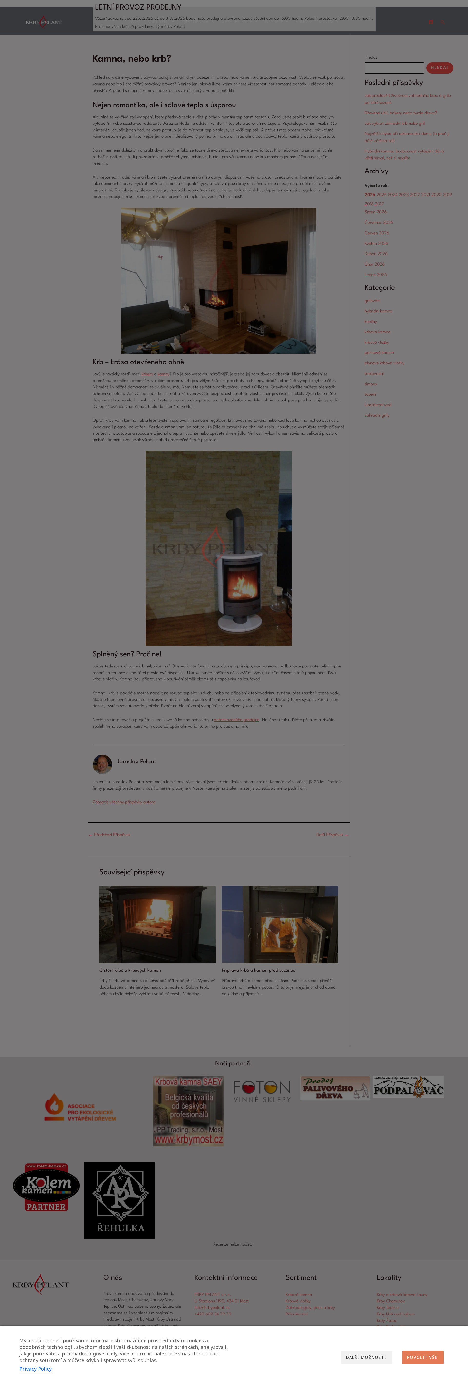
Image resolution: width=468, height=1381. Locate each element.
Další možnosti (366, 1357)
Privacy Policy (36, 1368)
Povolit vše (422, 1357)
